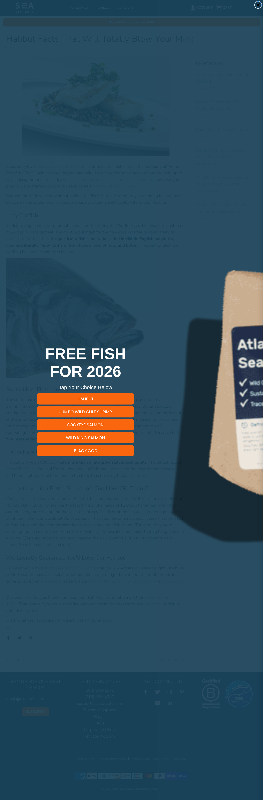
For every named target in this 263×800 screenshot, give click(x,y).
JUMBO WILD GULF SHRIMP (85, 412)
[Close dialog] (258, 5)
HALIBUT (85, 399)
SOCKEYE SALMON (85, 425)
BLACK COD (85, 451)
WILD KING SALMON (85, 438)
